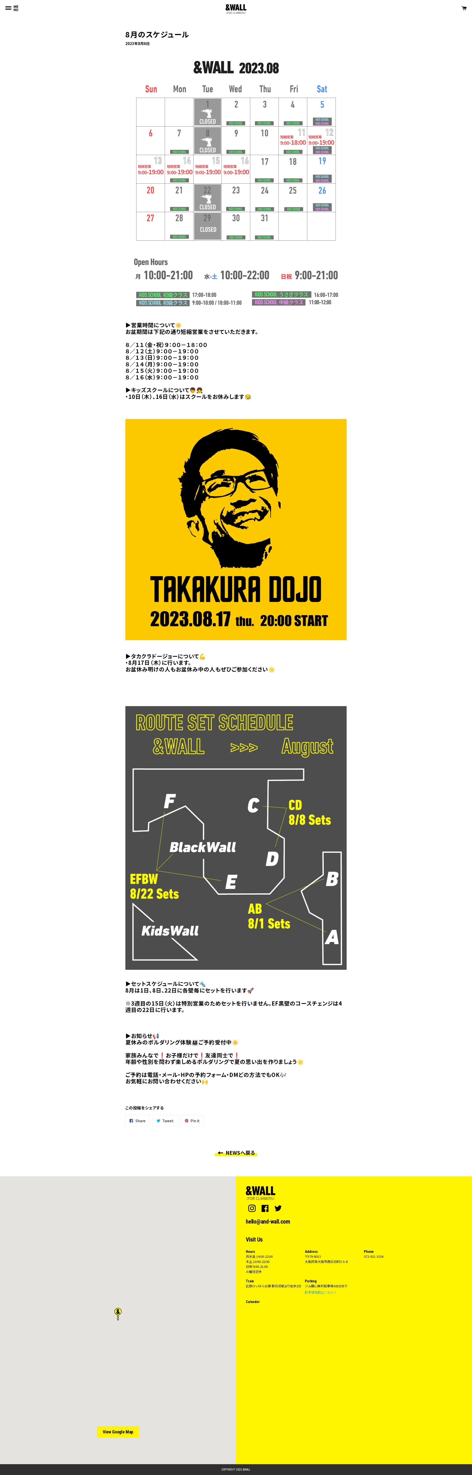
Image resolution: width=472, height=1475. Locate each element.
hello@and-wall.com (268, 1222)
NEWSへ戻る (239, 1152)
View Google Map (118, 1431)
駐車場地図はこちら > (320, 1292)
